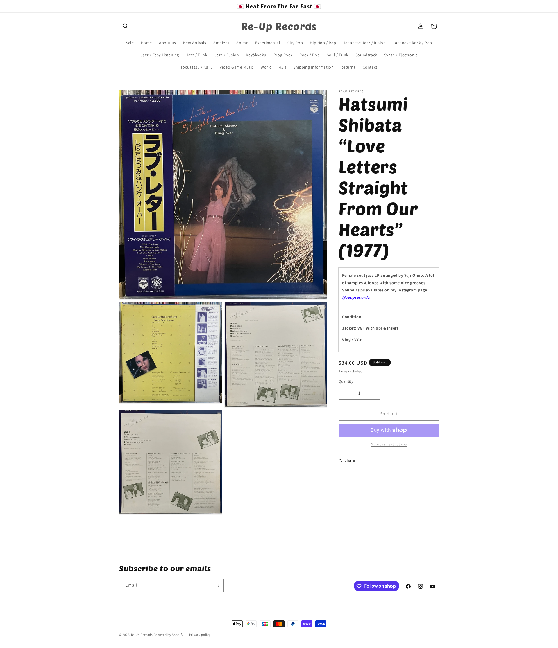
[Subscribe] (217, 586)
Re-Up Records (142, 635)
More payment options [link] (389, 444)
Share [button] (349, 460)
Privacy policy (200, 634)
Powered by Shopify (168, 635)
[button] (125, 26)
